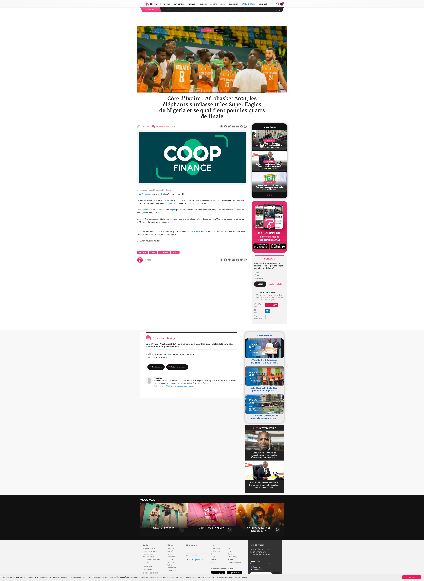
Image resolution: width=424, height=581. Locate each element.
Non (257, 275)
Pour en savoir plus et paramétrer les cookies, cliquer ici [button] (226, 577)
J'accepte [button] (411, 577)
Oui (257, 272)
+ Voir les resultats (274, 284)
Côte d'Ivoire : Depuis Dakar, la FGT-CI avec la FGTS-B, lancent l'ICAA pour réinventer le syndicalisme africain (209, 9)
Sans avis (259, 278)
